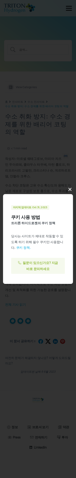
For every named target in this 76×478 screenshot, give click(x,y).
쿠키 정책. (23, 247)
